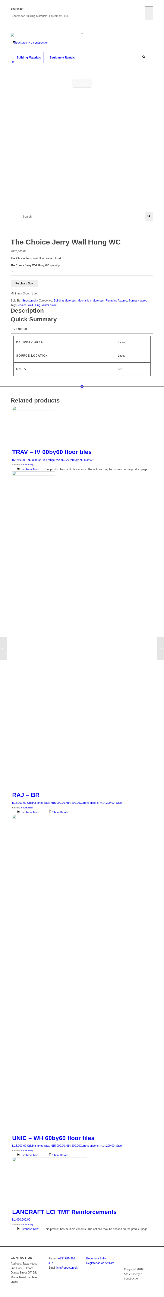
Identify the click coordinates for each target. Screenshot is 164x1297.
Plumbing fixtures (116, 300)
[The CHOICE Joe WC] (160, 648)
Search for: (17, 8)
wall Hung (34, 305)
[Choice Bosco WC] (3, 648)
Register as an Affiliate (100, 1263)
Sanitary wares (138, 300)
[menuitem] (27, 57)
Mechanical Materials (91, 300)
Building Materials (65, 300)
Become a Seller (96, 1258)
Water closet (49, 305)
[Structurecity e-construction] (29, 42)
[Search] (143, 57)
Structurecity (30, 300)
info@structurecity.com (70, 1267)
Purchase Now (24, 283)
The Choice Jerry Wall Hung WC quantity (35, 265)
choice (22, 305)
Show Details (60, 812)
